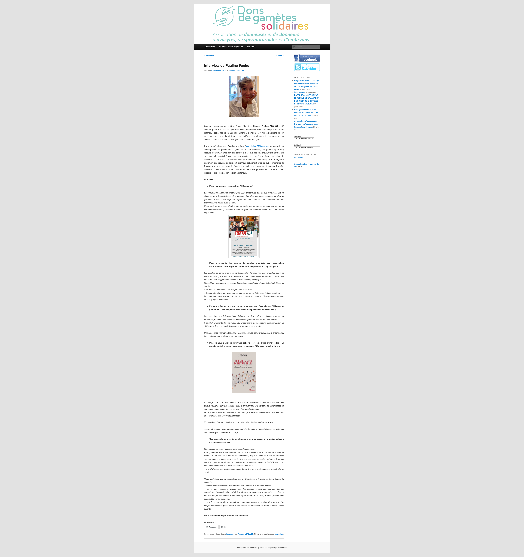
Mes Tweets (298, 157)
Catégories (298, 145)
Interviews (230, 534)
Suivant (280, 55)
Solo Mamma (299, 92)
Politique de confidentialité (247, 547)
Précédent (209, 55)
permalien (279, 534)
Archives (297, 136)
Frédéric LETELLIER (237, 70)
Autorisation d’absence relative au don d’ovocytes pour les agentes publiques (306, 124)
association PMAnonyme (257, 146)
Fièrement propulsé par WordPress (273, 547)
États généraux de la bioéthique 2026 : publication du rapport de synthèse (306, 112)
